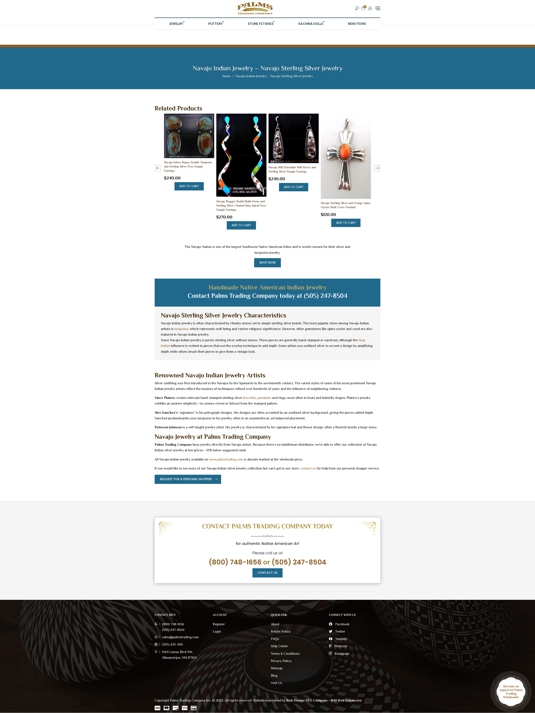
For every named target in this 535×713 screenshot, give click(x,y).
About (275, 624)
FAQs (275, 639)
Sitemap (276, 668)
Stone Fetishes (260, 23)
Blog (274, 675)
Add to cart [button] (189, 186)
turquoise (181, 329)
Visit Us (276, 683)
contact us (308, 468)
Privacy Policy (281, 661)
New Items (357, 23)
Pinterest (340, 646)
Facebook (341, 624)
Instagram (341, 654)
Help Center (279, 646)
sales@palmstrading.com (180, 637)
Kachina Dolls (310, 23)
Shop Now (267, 262)
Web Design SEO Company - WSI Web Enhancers (324, 700)
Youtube (340, 639)
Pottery (215, 23)
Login (217, 631)
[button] (377, 168)
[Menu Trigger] (377, 8)
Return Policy (280, 631)
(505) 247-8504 (299, 562)
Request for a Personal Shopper (186, 479)
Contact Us (267, 573)
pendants (264, 398)
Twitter (339, 631)
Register (219, 624)
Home (226, 76)
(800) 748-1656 (235, 562)
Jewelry (176, 23)
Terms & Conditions (285, 654)
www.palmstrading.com (226, 459)
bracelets (249, 398)
